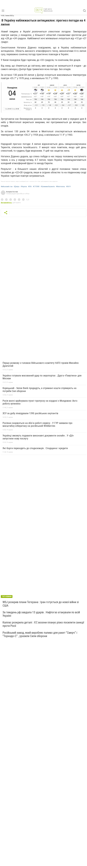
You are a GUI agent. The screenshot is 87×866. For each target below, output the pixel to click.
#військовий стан (7, 187)
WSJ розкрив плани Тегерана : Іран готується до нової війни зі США (41, 603)
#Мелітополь (60, 187)
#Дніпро (16, 187)
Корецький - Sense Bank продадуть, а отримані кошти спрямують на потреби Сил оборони (39, 390)
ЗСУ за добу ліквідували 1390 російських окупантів (30, 413)
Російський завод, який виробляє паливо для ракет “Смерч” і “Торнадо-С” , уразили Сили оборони (40, 634)
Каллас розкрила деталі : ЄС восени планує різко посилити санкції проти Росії (43, 624)
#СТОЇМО (36, 187)
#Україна (24, 187)
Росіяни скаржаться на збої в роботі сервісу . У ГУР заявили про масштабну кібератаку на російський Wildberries (37, 424)
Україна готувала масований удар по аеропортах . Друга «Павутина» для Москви (42, 377)
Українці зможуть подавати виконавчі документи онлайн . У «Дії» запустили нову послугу (38, 437)
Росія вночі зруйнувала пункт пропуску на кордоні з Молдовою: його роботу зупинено (40, 402)
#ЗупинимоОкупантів (48, 187)
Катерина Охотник (12, 192)
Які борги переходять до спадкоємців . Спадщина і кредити (35, 448)
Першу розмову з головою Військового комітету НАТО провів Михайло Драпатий (41, 364)
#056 (30, 187)
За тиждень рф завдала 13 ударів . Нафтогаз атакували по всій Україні (41, 614)
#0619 (68, 187)
